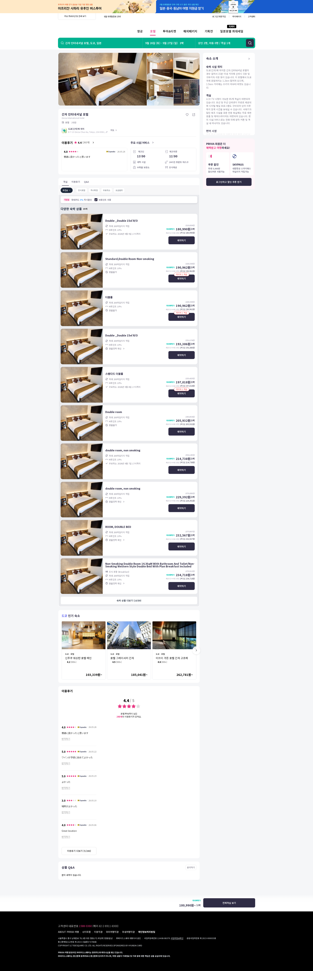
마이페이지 (236, 16)
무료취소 (106, 190)
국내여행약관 (128, 932)
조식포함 (81, 190)
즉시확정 (94, 190)
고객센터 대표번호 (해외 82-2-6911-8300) (88, 926)
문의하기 (191, 867)
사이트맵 (86, 932)
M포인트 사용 (105, 200)
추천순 (65, 190)
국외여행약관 (112, 932)
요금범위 (119, 190)
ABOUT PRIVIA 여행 (68, 932)
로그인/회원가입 (219, 16)
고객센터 (251, 16)
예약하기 (181, 240)
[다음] (196, 650)
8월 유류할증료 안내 (112, 16)
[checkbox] (95, 199)
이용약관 (98, 932)
